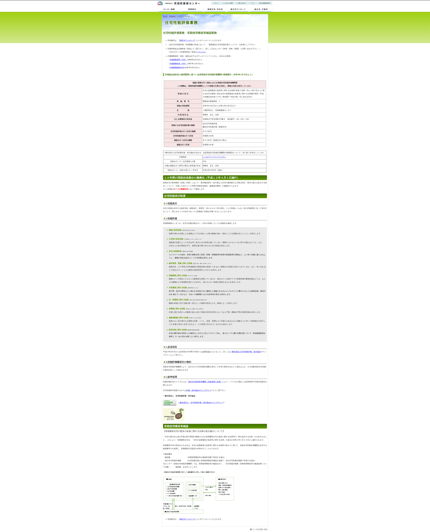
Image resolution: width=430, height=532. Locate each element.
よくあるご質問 (228, 3)
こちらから (201, 52)
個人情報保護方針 (265, 3)
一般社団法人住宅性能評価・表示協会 (245, 352)
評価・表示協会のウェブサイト (198, 390)
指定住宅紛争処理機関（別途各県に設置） (205, 382)
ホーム (216, 3)
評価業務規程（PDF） (178, 60)
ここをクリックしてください (214, 157)
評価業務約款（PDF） (178, 64)
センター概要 (163, 7)
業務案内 (184, 7)
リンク (253, 3)
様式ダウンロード (234, 7)
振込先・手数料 (255, 7)
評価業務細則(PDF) (177, 67)
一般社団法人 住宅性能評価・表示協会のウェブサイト (200, 403)
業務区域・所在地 (211, 7)
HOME (165, 16)
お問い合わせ (242, 3)
